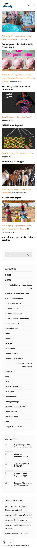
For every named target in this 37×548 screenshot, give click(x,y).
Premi (7, 381)
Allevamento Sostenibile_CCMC (17, 293)
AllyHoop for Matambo (14, 298)
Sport (7, 421)
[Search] (28, 254)
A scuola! (24, 533)
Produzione (11, 39)
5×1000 (8, 275)
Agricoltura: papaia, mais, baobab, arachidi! (18, 238)
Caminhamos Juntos (13, 303)
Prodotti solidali (11, 386)
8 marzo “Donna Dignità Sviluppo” (21, 474)
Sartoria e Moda (23, 117)
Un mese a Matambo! (23, 515)
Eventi (4, 117)
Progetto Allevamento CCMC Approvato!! (23, 484)
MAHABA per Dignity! (12, 125)
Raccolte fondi (22, 78)
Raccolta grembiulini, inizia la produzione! (16, 87)
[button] (33, 5)
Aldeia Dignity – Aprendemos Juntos (20, 286)
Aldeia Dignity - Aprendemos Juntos (16, 36)
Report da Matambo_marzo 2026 (21, 455)
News (4, 39)
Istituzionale (10, 348)
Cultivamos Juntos (9, 229)
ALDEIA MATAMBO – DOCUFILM (22, 465)
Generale (8, 343)
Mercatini (8, 371)
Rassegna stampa (12, 401)
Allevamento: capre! (11, 197)
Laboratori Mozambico (14, 358)
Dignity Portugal (11, 328)
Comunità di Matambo (13, 313)
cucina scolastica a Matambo (17, 318)
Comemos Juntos (11, 308)
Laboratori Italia (11, 353)
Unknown (8, 520)
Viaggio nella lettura (13, 426)
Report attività (11, 411)
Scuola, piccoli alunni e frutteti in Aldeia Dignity (17, 45)
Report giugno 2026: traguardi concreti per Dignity (23, 446)
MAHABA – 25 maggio (13, 161)
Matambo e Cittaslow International (23, 365)
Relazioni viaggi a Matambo (16, 406)
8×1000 (8, 280)
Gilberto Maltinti (10, 507)
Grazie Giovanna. (20, 520)
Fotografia (9, 338)
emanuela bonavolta (11, 533)
